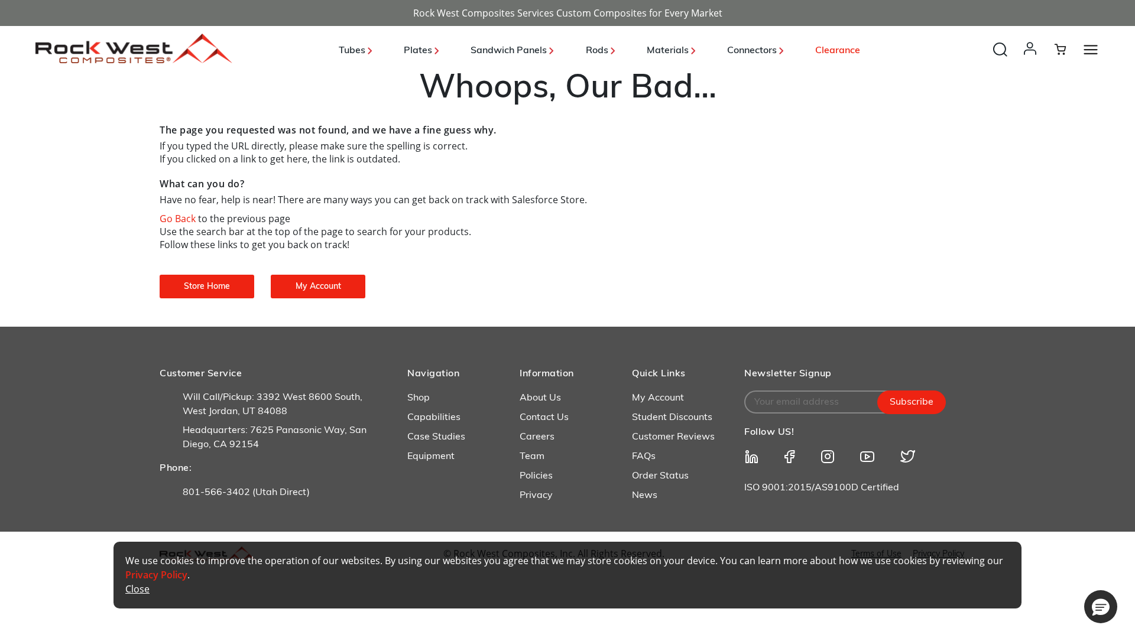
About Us (540, 398)
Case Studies (436, 437)
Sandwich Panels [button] (510, 51)
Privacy (536, 495)
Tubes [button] (353, 51)
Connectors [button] (753, 51)
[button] (1032, 60)
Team (532, 456)
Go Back (179, 218)
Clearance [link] (837, 51)
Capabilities (434, 417)
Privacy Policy (156, 574)
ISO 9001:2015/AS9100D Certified (821, 488)
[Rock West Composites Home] (133, 60)
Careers (537, 437)
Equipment (431, 456)
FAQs (644, 456)
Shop (418, 398)
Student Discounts (672, 417)
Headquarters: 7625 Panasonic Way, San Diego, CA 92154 (275, 438)
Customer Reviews (673, 437)
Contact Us (544, 417)
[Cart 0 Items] (1067, 49)
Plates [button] (419, 51)
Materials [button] (669, 51)
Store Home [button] (207, 286)
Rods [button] (598, 51)
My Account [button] (318, 286)
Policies (536, 476)
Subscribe (911, 402)
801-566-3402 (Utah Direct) (246, 492)
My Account (658, 398)
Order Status (660, 476)
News (644, 495)
